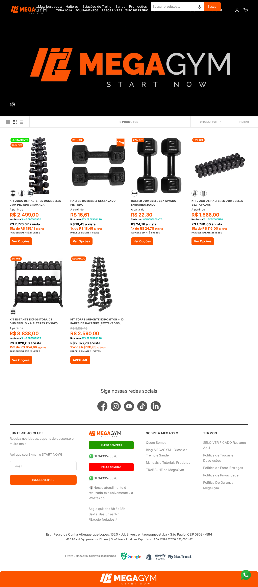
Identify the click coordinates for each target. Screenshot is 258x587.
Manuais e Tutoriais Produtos (168, 462)
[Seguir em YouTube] (129, 406)
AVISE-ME (80, 360)
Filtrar (244, 121)
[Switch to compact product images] (21, 121)
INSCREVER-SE (43, 480)
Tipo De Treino (136, 10)
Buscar (212, 6)
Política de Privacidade (220, 475)
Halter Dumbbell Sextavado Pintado (93, 202)
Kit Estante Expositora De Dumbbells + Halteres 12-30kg (34, 321)
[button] (200, 6)
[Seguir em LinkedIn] (156, 406)
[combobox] (177, 6)
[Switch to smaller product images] (15, 121)
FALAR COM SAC (111, 467)
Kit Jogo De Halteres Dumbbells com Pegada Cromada (35, 202)
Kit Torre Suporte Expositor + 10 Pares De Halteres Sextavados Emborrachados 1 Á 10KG (97, 322)
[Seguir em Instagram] (116, 406)
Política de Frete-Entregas (223, 468)
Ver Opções (21, 241)
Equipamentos (87, 10)
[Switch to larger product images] (8, 121)
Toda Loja (64, 10)
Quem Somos (156, 443)
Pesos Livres (112, 10)
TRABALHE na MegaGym (165, 470)
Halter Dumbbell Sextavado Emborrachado (153, 202)
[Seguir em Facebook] (102, 406)
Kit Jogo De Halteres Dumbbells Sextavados (217, 202)
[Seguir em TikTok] (142, 406)
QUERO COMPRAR (111, 445)
